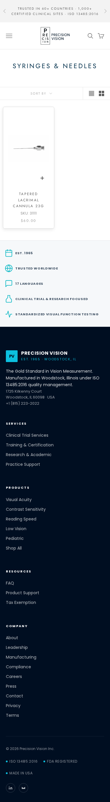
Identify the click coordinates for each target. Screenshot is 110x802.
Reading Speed (21, 519)
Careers (14, 676)
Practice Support (23, 464)
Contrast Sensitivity (26, 509)
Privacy (13, 706)
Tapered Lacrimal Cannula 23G (28, 200)
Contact (14, 696)
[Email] (23, 788)
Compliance (18, 667)
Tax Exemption (21, 602)
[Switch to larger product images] (91, 93)
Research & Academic (29, 455)
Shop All (14, 548)
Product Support (22, 593)
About (12, 638)
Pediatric (15, 538)
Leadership (17, 647)
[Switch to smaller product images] (101, 93)
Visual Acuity (19, 500)
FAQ (10, 583)
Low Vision (16, 529)
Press (11, 686)
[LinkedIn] (10, 788)
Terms (12, 715)
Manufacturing (21, 657)
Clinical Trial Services (27, 435)
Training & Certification (30, 445)
